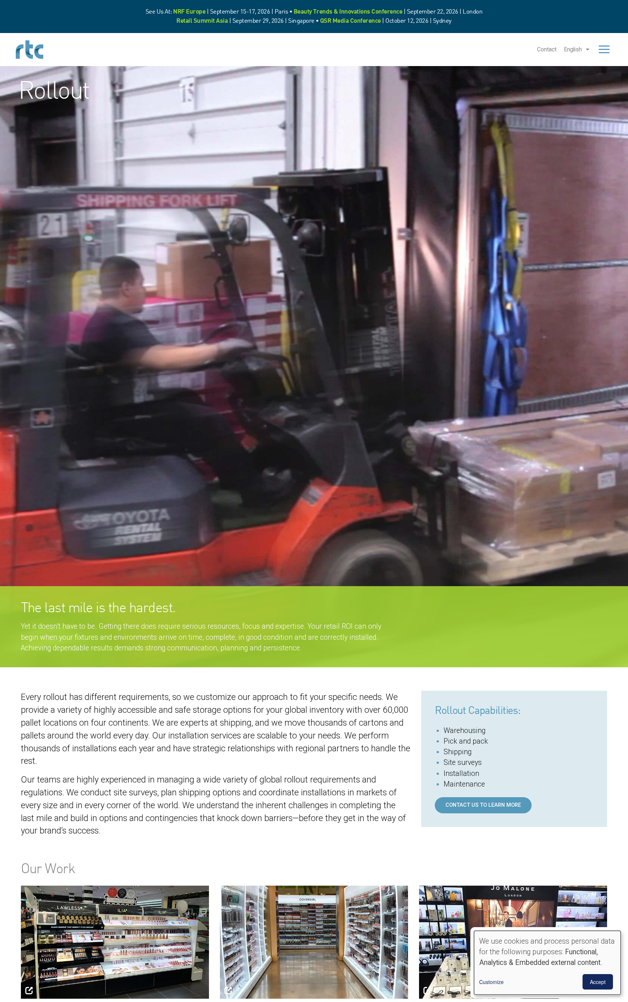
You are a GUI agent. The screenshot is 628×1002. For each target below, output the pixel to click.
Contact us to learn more (483, 805)
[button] (115, 942)
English (573, 49)
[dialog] (547, 963)
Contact (547, 49)
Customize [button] (491, 981)
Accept (598, 981)
